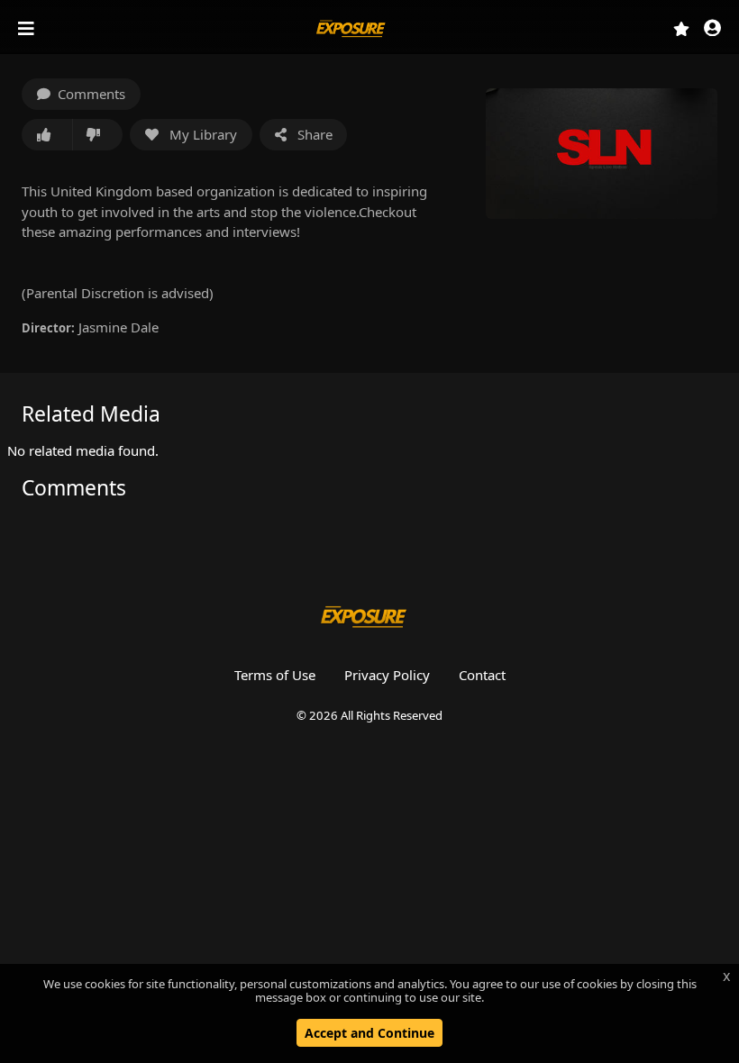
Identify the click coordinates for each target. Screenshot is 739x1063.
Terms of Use (274, 675)
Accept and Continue (369, 1032)
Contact (482, 675)
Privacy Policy (387, 675)
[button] (712, 29)
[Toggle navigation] (28, 28)
